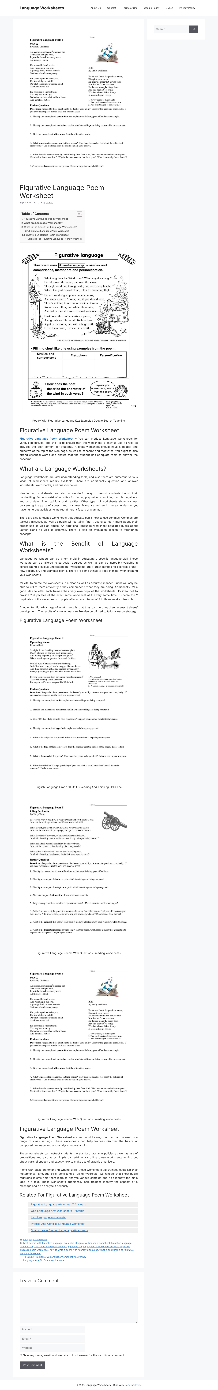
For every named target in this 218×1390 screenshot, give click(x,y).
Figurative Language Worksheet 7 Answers (58, 1204)
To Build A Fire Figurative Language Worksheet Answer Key (54, 1256)
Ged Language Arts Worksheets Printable (57, 1210)
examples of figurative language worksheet (87, 1243)
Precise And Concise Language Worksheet (58, 1223)
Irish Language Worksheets (48, 1217)
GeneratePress (133, 1384)
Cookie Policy (151, 7)
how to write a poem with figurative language (74, 1249)
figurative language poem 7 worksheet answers (93, 1246)
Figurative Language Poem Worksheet (45, 218)
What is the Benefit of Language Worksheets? (50, 227)
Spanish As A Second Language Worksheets (59, 1230)
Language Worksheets (42, 8)
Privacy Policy (187, 7)
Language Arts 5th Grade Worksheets (43, 1260)
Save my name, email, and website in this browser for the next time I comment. (74, 1355)
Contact (111, 7)
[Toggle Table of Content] (78, 214)
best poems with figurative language (42, 1243)
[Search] (193, 29)
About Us (95, 7)
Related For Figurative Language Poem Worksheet (55, 238)
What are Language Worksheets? (43, 222)
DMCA (169, 7)
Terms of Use (130, 7)
